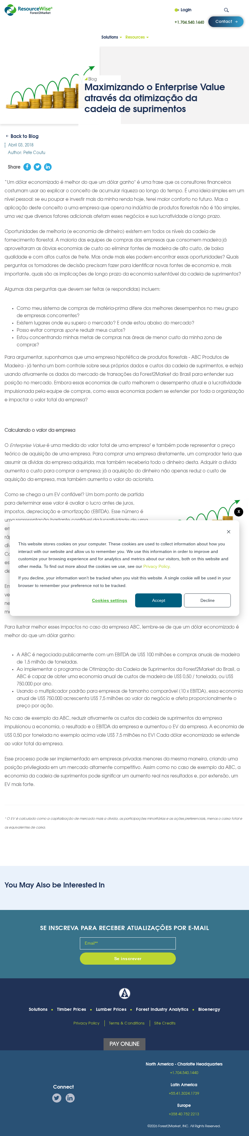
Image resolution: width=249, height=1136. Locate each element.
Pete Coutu (34, 153)
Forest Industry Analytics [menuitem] (162, 1009)
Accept (158, 600)
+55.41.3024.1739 (184, 1093)
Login (186, 10)
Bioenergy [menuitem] (209, 1009)
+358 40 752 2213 (184, 1114)
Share (14, 167)
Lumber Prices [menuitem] (111, 1009)
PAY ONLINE (124, 1044)
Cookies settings (109, 600)
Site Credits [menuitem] (165, 1023)
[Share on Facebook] (27, 167)
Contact (224, 21)
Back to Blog (25, 136)
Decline (207, 600)
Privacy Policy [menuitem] (86, 1023)
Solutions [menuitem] (109, 37)
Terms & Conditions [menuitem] (127, 1023)
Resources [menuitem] (135, 37)
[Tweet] (37, 167)
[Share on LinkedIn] (48, 167)
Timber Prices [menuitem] (71, 1009)
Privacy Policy (156, 566)
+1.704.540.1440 (189, 23)
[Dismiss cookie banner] (229, 532)
